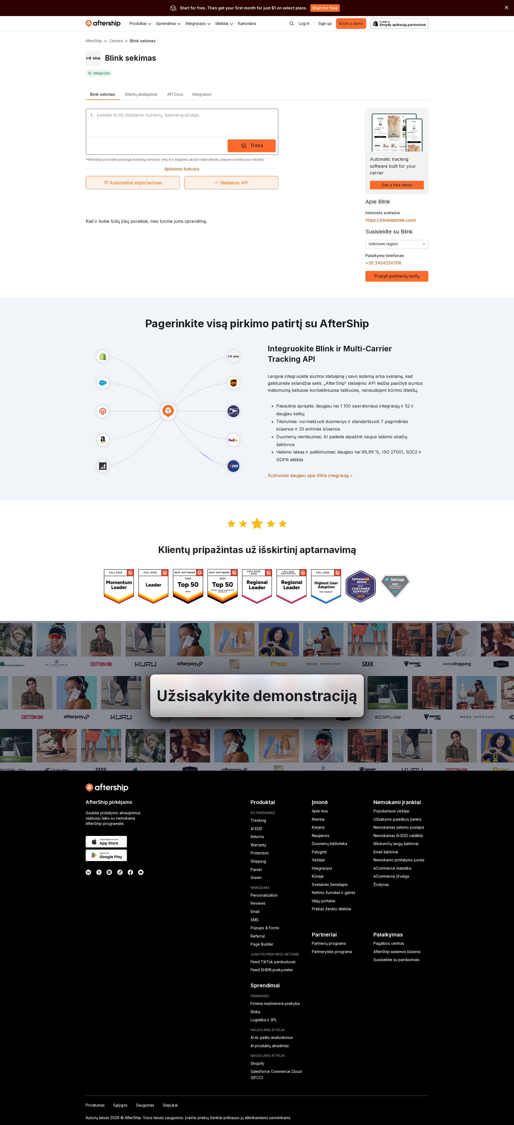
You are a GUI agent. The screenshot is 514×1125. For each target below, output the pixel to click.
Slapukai (170, 1105)
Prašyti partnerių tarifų (396, 276)
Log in (304, 23)
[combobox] (396, 244)
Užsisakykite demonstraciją (257, 696)
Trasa (256, 145)
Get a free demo (397, 185)
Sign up (325, 23)
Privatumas (95, 1105)
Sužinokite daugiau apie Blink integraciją (310, 475)
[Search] (291, 23)
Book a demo (351, 23)
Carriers (116, 41)
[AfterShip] (104, 23)
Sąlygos (120, 1105)
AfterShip (94, 41)
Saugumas (145, 1105)
